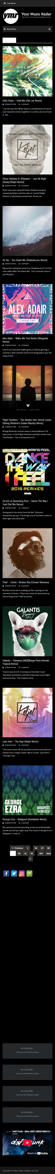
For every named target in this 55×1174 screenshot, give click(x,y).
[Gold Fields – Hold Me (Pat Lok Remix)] (27, 71)
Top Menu (11, 3)
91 (25, 853)
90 (19, 853)
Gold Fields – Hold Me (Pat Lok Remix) (22, 100)
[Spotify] (29, 873)
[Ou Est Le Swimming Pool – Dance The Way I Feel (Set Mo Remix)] (27, 471)
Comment (25, 104)
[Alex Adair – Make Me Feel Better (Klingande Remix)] (27, 309)
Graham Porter (10, 104)
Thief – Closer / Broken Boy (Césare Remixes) (26, 582)
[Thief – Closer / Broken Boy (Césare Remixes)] (27, 553)
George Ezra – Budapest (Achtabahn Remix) (25, 819)
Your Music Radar (36, 14)
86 (36, 848)
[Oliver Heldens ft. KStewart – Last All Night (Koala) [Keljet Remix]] (27, 149)
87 (42, 848)
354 (40, 853)
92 (32, 853)
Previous (18, 848)
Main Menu (11, 29)
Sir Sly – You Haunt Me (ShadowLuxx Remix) (25, 260)
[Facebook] (6, 873)
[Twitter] (14, 873)
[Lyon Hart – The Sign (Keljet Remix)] (27, 712)
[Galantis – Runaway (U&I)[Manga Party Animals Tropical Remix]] (27, 631)
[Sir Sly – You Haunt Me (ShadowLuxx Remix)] (27, 230)
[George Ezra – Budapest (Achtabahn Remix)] (27, 790)
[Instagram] (22, 873)
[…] (10, 115)
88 (48, 848)
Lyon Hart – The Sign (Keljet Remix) (20, 741)
